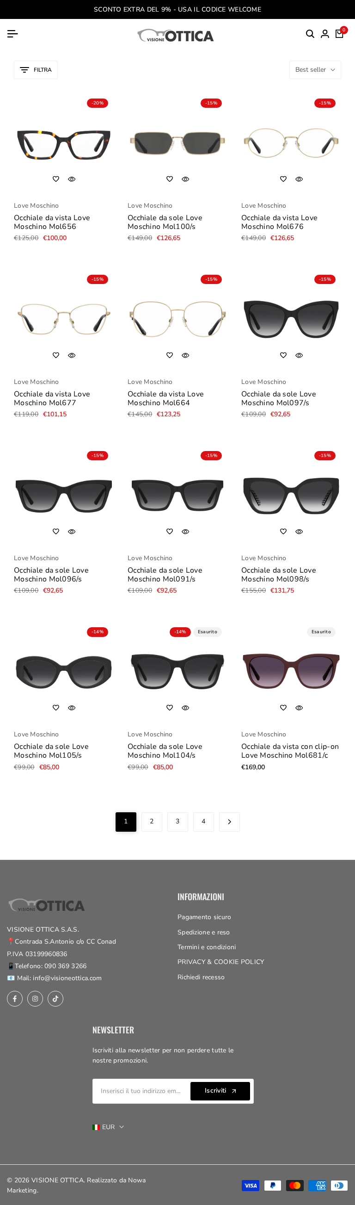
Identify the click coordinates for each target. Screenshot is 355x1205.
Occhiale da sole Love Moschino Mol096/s (51, 575)
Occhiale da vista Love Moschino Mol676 (279, 222)
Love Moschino (36, 206)
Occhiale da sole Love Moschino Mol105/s (51, 751)
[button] (55, 179)
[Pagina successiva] (229, 822)
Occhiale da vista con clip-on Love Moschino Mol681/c (290, 751)
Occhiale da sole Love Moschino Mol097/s (278, 399)
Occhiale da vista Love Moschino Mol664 (166, 399)
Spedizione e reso (204, 932)
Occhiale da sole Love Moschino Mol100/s (165, 222)
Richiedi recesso (201, 977)
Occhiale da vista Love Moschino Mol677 (52, 399)
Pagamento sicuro (204, 917)
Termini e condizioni (207, 947)
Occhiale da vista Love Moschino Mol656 (52, 222)
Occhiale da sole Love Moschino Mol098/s (278, 575)
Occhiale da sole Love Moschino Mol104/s (165, 751)
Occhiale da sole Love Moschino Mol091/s (165, 575)
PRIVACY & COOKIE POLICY (221, 962)
